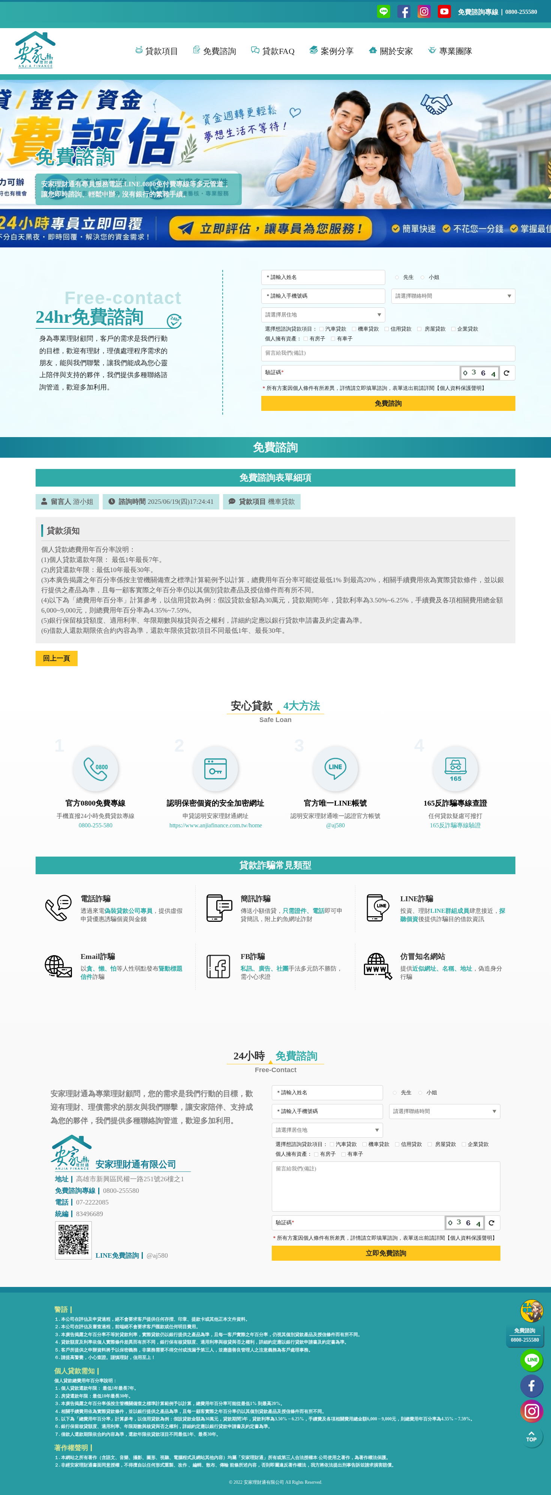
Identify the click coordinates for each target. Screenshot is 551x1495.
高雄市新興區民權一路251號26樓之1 (130, 1179)
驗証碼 (274, 372)
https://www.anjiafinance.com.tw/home (215, 825)
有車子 (345, 339)
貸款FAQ (278, 51)
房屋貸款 (434, 329)
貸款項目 (161, 51)
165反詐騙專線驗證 (455, 825)
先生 (408, 277)
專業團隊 (455, 51)
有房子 (317, 339)
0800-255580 (521, 12)
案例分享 (337, 51)
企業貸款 (467, 329)
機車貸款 (368, 329)
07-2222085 (92, 1202)
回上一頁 (56, 658)
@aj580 (335, 825)
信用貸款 (401, 329)
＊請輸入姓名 (281, 277)
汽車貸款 (335, 329)
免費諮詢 (219, 51)
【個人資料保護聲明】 (460, 388)
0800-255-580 (95, 825)
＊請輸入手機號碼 (286, 296)
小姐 (434, 277)
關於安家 (396, 51)
